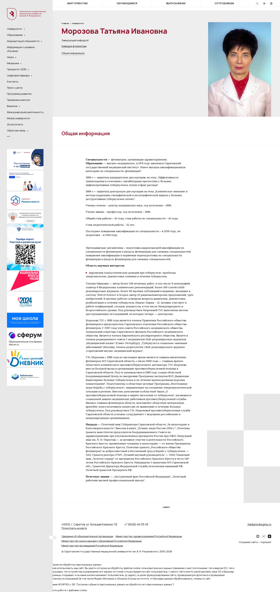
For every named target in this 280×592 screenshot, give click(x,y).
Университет (15, 28)
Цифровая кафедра (18, 75)
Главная (65, 23)
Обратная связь (16, 130)
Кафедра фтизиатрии (74, 46)
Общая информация (73, 53)
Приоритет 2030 (17, 69)
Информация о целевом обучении (21, 49)
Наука (10, 57)
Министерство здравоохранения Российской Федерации (149, 536)
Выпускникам (175, 3)
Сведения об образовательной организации (87, 536)
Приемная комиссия (18, 100)
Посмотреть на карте (74, 528)
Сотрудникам (224, 3)
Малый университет (18, 118)
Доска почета (15, 124)
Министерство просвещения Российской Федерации (92, 545)
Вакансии (12, 106)
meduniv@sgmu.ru (259, 524)
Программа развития (19, 93)
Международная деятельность (25, 112)
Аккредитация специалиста (23, 41)
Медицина (13, 63)
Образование (15, 35)
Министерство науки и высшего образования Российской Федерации (102, 541)
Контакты (12, 81)
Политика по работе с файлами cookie (65, 590)
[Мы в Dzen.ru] (269, 536)
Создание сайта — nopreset (255, 542)
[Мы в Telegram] (264, 536)
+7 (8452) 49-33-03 (136, 524)
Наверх (166, 507)
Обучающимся (127, 3)
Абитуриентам (77, 3)
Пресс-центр (15, 87)
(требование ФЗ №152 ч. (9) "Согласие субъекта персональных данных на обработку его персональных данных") (108, 584)
